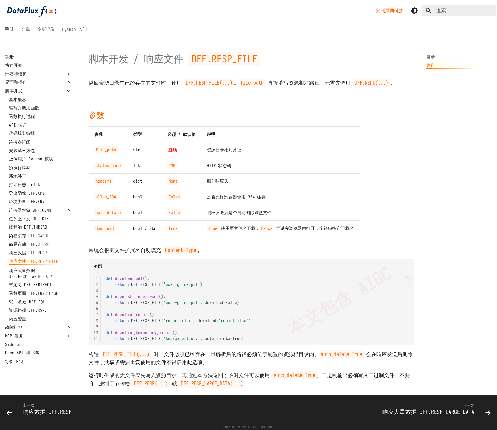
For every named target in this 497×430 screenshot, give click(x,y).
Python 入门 (74, 29)
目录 (430, 57)
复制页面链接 (390, 10)
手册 (9, 29)
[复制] (407, 278)
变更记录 (46, 29)
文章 (25, 29)
